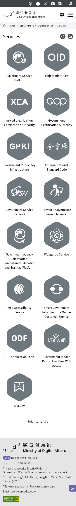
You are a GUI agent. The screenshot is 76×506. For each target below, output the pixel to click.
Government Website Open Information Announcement (35, 472)
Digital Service (45, 25)
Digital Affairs (27, 25)
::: (5, 2)
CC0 (7, 457)
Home (11, 25)
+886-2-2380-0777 (18, 486)
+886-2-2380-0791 (45, 486)
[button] (72, 488)
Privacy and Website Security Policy (23, 468)
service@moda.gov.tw (23, 491)
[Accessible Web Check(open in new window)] (11, 499)
